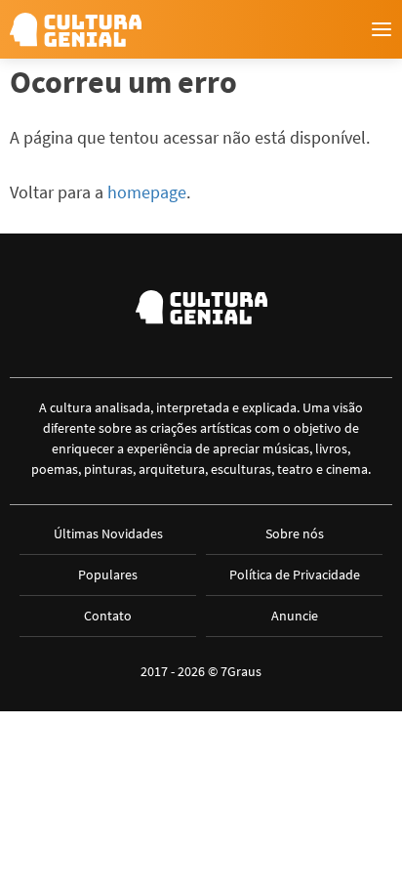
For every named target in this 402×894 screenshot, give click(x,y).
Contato (108, 615)
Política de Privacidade (294, 574)
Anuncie (294, 615)
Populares (108, 574)
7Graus (241, 671)
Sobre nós (294, 533)
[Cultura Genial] (75, 30)
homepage (146, 192)
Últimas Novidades (108, 533)
